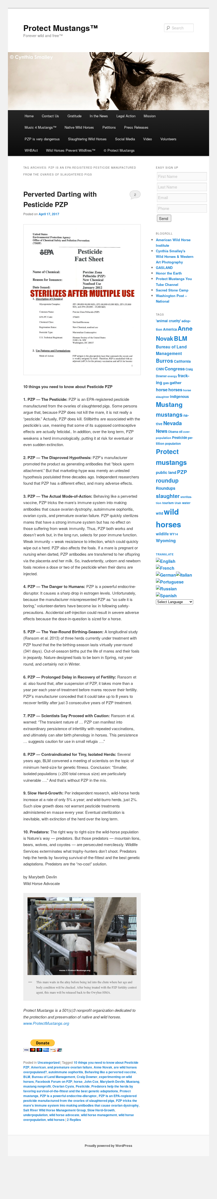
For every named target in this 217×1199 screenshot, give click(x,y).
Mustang (132, 1081)
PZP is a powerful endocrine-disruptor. (68, 1095)
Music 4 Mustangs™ (40, 127)
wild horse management (99, 1114)
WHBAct (31, 150)
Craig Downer (87, 1076)
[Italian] (184, 575)
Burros (164, 360)
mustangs (169, 414)
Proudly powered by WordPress (108, 1145)
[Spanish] (166, 595)
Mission (150, 115)
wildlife (162, 533)
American (38, 1067)
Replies (74, 1119)
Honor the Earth (169, 273)
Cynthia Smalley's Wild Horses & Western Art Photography (174, 256)
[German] (166, 575)
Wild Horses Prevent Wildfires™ (70, 150)
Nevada (172, 423)
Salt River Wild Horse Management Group (54, 1110)
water (186, 503)
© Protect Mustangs (119, 150)
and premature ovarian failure (69, 1067)
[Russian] (166, 588)
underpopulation (35, 1114)
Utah (178, 503)
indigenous (179, 396)
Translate (165, 554)
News (161, 431)
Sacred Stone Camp (172, 290)
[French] (165, 568)
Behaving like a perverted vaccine (110, 1072)
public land (166, 472)
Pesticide (83, 1086)
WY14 (174, 534)
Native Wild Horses (79, 127)
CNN (160, 368)
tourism (168, 503)
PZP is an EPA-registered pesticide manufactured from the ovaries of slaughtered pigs (80, 1098)
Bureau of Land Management (53, 1076)
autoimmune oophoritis (65, 1072)
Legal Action (125, 115)
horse (78, 1081)
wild (159, 513)
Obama (173, 431)
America (170, 329)
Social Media (125, 138)
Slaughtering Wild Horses (87, 138)
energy (172, 376)
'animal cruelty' (168, 320)
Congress (175, 368)
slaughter (168, 496)
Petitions (109, 127)
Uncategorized (49, 1062)
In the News (99, 115)
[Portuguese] (170, 581)
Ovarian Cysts (63, 1086)
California (182, 361)
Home (29, 115)
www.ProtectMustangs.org (46, 1023)
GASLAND (164, 267)
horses (175, 390)
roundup (167, 480)
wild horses (56, 1119)
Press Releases (136, 127)
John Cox (91, 1081)
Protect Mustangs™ (60, 27)
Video (147, 138)
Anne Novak (103, 1067)
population (173, 443)
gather (176, 382)
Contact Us (50, 115)
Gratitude (74, 115)
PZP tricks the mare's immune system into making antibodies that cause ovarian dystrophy (81, 1103)
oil (180, 431)
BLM (26, 1076)
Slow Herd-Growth (101, 1110)
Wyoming (166, 540)
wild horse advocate (64, 1114)
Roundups (165, 488)
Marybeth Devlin (112, 1081)
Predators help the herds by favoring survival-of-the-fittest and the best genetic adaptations (78, 1088)
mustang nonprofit (37, 1086)
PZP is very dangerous (42, 138)
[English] (165, 561)
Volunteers (168, 138)
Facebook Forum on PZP (53, 1081)
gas (166, 382)
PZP (182, 471)
